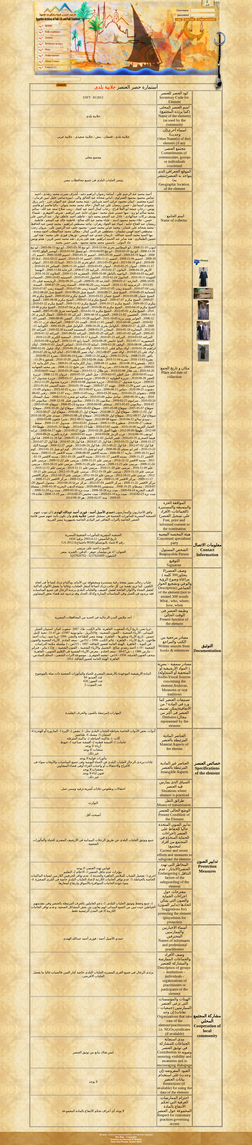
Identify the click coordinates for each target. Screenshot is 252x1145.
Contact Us (51, 67)
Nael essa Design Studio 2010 (126, 1141)
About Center (52, 61)
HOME (48, 26)
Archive (49, 37)
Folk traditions (52, 31)
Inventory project (54, 43)
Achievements (52, 55)
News (48, 49)
